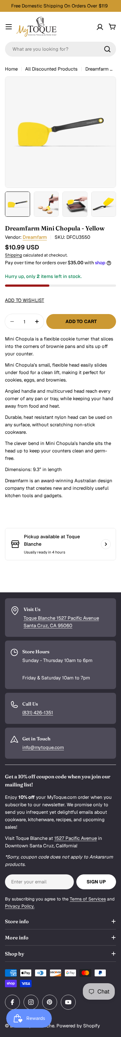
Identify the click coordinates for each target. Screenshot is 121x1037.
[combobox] (60, 49)
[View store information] (106, 544)
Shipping (13, 255)
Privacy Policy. (19, 906)
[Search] (107, 49)
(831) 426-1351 (37, 712)
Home (11, 69)
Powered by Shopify (78, 1026)
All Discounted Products (51, 69)
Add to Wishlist (24, 300)
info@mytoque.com (43, 747)
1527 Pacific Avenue (75, 838)
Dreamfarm (35, 237)
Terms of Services (88, 899)
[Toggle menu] (8, 26)
